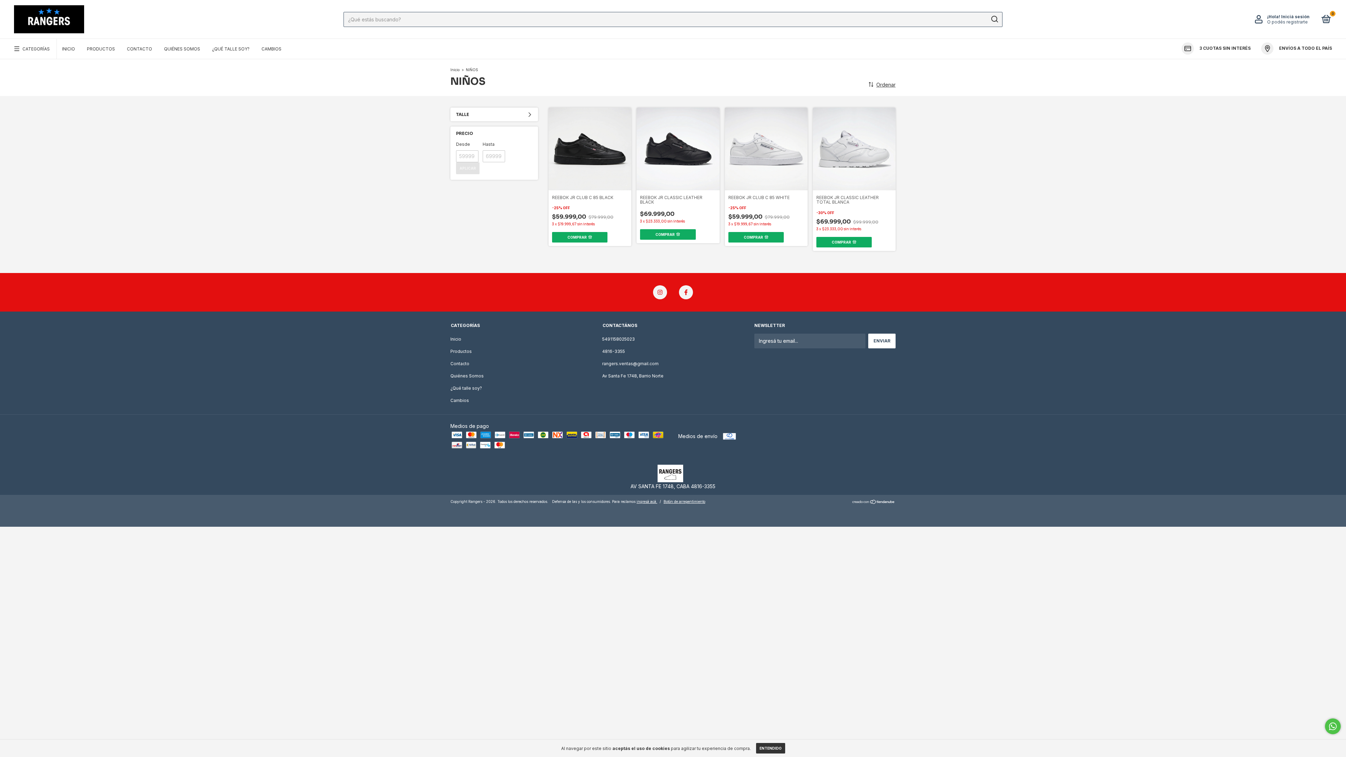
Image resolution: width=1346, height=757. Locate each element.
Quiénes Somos (182, 49)
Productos (101, 49)
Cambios (271, 49)
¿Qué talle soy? (231, 49)
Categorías (36, 49)
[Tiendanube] (874, 502)
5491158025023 (618, 339)
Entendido (771, 748)
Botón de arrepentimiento (684, 501)
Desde (463, 144)
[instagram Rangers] (660, 292)
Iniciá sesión (1295, 16)
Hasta (489, 144)
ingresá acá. (647, 501)
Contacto (139, 49)
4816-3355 (613, 351)
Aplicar (468, 168)
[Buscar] (994, 19)
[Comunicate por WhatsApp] (1333, 726)
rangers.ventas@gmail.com (630, 363)
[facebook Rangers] (686, 292)
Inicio (68, 49)
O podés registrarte (1287, 22)
